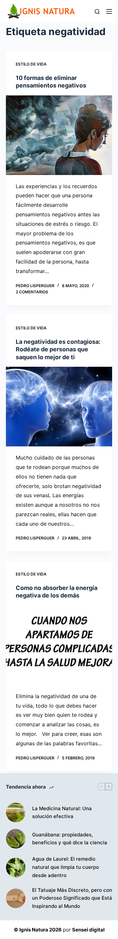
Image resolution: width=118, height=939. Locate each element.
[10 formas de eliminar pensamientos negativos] (59, 135)
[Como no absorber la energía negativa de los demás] (59, 645)
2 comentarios (32, 291)
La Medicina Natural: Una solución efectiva (62, 812)
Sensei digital (88, 930)
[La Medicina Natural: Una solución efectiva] (16, 812)
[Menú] (109, 11)
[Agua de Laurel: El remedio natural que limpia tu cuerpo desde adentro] (16, 867)
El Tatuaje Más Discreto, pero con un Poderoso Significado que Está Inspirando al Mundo (72, 898)
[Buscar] (97, 11)
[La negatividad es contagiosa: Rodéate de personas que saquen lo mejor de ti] (59, 406)
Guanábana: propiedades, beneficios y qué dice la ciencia (69, 838)
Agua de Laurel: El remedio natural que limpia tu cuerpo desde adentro (65, 867)
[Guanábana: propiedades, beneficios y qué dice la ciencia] (16, 839)
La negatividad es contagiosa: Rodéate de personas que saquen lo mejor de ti (58, 349)
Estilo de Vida (31, 64)
